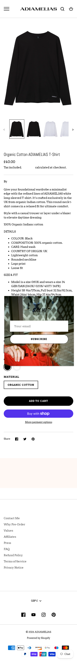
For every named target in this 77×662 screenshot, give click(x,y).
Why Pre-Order (14, 524)
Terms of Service (15, 561)
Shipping (28, 167)
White (17, 367)
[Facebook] (27, 355)
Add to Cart (38, 400)
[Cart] (71, 9)
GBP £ (34, 601)
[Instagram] (43, 355)
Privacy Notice (14, 567)
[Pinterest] (51, 355)
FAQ (7, 549)
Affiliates (10, 536)
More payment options (38, 422)
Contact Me (12, 518)
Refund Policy (13, 555)
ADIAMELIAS (17, 181)
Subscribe (39, 339)
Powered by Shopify (38, 637)
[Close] (69, 301)
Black (7, 367)
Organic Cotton (21, 384)
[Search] (62, 9)
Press (7, 543)
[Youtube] (35, 355)
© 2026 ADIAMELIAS (38, 631)
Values (8, 530)
